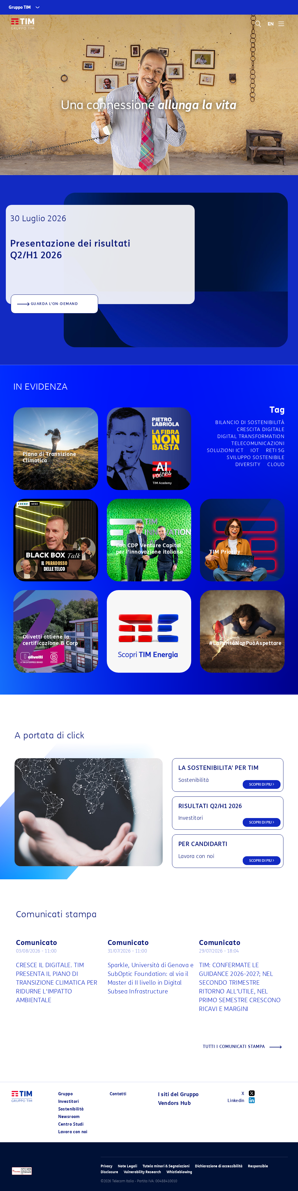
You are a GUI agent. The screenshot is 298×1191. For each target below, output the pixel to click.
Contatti (118, 1093)
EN (271, 24)
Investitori (68, 1101)
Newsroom (69, 1116)
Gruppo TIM (20, 7)
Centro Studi (71, 1124)
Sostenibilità (71, 1109)
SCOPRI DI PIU (261, 784)
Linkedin (236, 1100)
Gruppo (65, 1093)
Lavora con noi (73, 1131)
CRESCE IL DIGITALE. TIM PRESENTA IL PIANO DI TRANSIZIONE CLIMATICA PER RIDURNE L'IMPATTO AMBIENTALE (56, 983)
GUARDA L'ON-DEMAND (54, 303)
